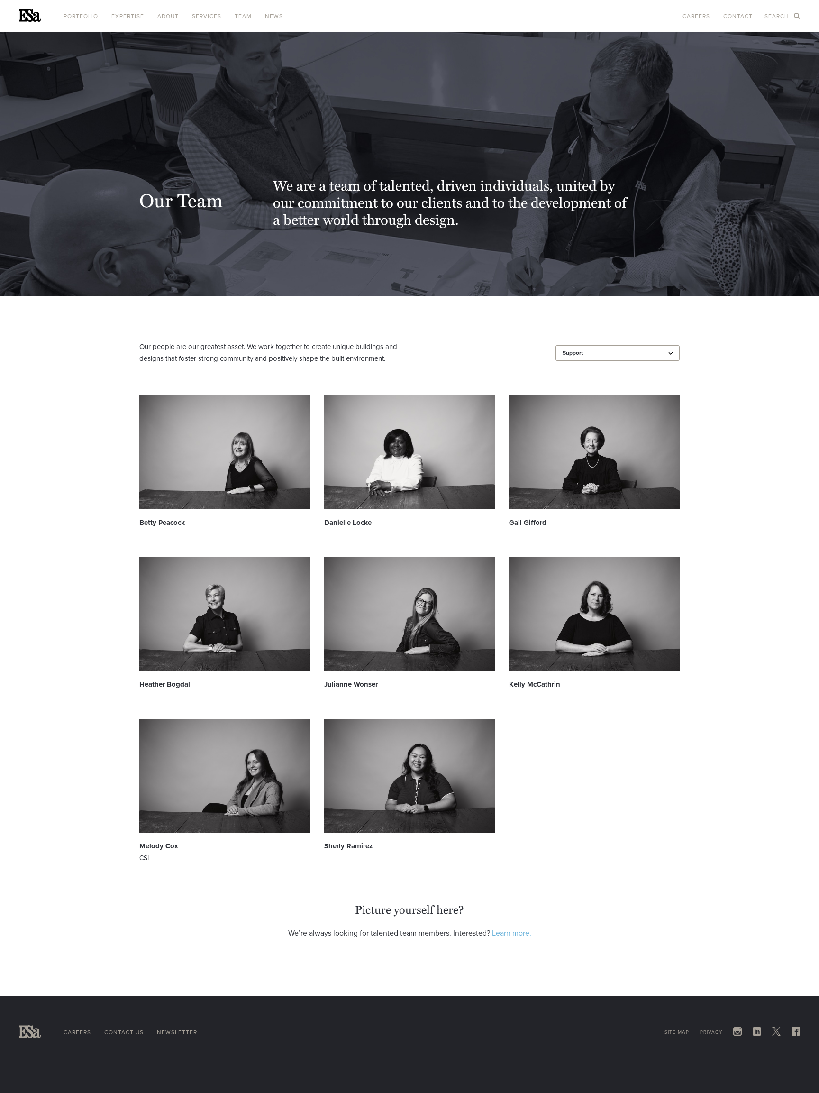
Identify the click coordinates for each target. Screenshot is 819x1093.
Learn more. (511, 933)
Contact (738, 16)
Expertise (127, 16)
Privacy (711, 1032)
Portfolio (81, 16)
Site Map (676, 1032)
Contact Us (124, 1032)
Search (777, 16)
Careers (696, 16)
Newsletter (177, 1032)
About (168, 16)
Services (206, 16)
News (274, 16)
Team (243, 16)
